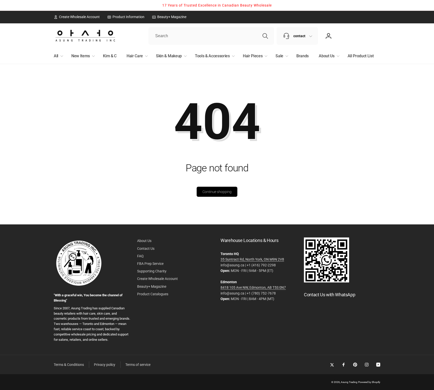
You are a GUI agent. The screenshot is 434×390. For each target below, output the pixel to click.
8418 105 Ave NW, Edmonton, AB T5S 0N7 (253, 287)
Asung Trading (349, 382)
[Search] (265, 36)
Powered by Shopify (369, 382)
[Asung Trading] (326, 281)
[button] (57, 56)
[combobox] (211, 36)
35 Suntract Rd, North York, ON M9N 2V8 (252, 259)
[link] (77, 17)
